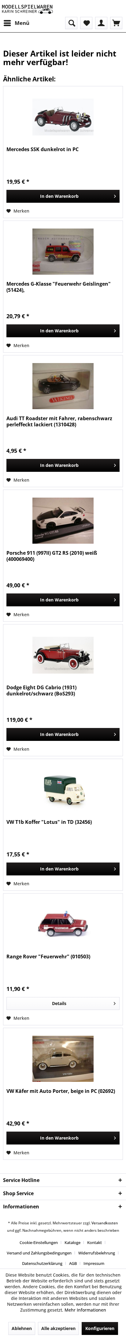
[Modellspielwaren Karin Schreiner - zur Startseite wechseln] (27, 8)
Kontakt (94, 1242)
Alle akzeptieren (58, 1328)
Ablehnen (22, 1328)
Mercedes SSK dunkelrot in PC (42, 149)
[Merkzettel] (86, 23)
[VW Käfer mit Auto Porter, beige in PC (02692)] (63, 1058)
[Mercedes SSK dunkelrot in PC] (63, 117)
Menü (22, 22)
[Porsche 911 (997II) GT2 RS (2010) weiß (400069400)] (63, 520)
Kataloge (72, 1242)
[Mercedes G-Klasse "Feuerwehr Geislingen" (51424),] (63, 251)
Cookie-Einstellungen (39, 1242)
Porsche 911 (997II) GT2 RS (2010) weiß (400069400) (51, 556)
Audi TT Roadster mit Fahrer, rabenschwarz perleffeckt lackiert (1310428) (59, 421)
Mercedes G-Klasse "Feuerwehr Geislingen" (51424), (58, 287)
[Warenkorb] (116, 23)
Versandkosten (104, 1223)
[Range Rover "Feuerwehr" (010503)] (63, 924)
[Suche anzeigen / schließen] (71, 23)
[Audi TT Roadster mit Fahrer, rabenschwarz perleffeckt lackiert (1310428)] (63, 386)
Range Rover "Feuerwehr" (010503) (48, 956)
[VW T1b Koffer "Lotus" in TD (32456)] (63, 789)
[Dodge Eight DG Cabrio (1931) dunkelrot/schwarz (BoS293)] (63, 655)
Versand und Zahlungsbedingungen (39, 1253)
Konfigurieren (99, 1328)
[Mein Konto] (101, 23)
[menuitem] (16, 23)
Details (59, 1003)
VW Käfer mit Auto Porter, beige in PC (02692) (60, 1091)
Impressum (93, 1263)
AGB (73, 1263)
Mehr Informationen (85, 1310)
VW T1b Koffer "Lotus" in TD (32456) (49, 822)
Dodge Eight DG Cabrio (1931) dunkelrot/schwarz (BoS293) (41, 690)
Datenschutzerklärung (42, 1263)
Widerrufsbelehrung (96, 1253)
